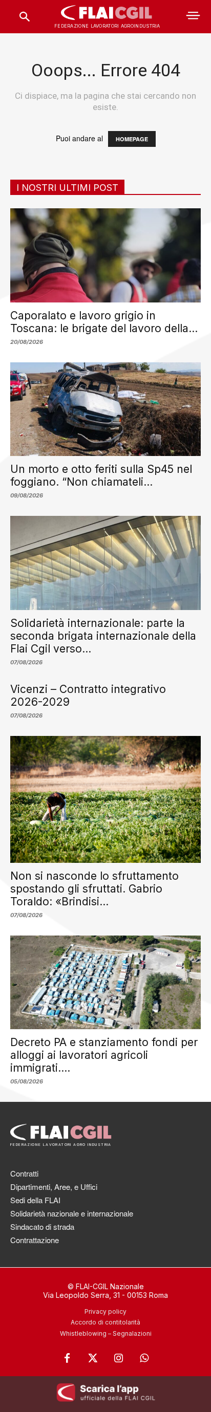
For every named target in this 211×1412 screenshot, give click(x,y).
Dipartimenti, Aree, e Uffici (53, 1186)
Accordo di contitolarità (105, 1322)
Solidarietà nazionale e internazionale (71, 1213)
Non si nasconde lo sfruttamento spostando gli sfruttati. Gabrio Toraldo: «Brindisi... (94, 889)
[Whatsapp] (144, 1358)
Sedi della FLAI (35, 1199)
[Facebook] (67, 1358)
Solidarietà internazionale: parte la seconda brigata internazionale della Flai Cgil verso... (103, 636)
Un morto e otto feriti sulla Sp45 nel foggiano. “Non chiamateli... (101, 475)
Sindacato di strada (42, 1226)
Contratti (24, 1173)
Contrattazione (34, 1239)
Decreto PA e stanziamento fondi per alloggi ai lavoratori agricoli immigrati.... (104, 1055)
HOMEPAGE (132, 139)
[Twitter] (92, 1358)
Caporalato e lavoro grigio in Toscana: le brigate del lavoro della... (104, 322)
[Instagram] (118, 1358)
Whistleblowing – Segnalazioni (106, 1333)
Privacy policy (105, 1311)
